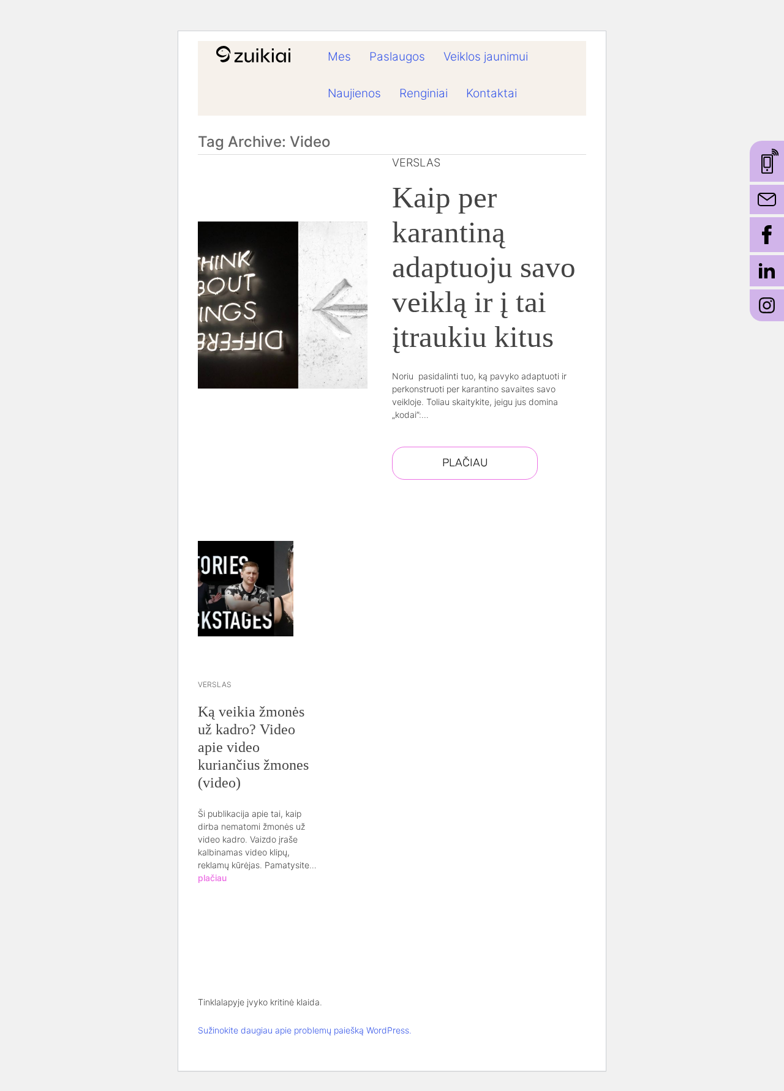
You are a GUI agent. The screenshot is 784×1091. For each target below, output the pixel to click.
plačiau (212, 878)
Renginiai (423, 93)
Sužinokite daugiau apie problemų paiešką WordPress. (305, 1030)
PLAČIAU (465, 462)
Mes (339, 57)
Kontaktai (491, 93)
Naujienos (354, 93)
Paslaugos (397, 57)
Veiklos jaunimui (485, 57)
